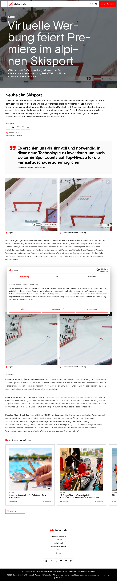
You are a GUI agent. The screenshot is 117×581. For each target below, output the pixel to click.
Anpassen (56, 309)
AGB (54, 572)
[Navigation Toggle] (4, 4)
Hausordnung (62, 572)
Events (15, 440)
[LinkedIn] (66, 560)
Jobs (58, 550)
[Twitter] (56, 560)
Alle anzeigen (11, 511)
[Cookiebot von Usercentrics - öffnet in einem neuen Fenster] (98, 270)
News (11, 17)
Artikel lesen (13, 501)
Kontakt (58, 553)
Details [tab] (58, 277)
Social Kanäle (59, 543)
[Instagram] (46, 560)
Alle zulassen (91, 309)
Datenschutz (27, 572)
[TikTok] (71, 560)
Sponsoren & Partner (58, 546)
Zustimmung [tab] (24, 277)
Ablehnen (25, 309)
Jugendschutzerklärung (86, 572)
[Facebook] (51, 560)
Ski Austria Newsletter (58, 536)
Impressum (73, 572)
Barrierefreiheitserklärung (42, 572)
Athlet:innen (26, 440)
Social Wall (58, 540)
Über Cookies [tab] (92, 277)
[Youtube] (61, 560)
